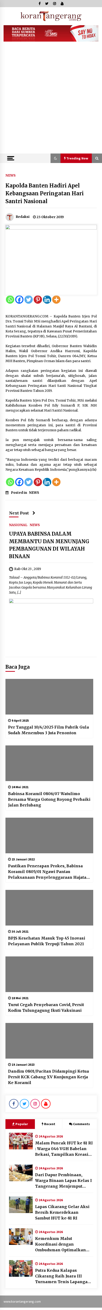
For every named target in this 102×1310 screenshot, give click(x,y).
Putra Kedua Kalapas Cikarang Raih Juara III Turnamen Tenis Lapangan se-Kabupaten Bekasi (62, 1276)
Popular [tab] (21, 1124)
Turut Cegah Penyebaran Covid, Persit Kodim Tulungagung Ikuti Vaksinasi (46, 1007)
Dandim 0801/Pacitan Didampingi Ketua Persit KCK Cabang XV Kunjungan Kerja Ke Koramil (48, 1077)
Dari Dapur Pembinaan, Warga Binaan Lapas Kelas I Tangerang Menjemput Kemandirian (63, 1180)
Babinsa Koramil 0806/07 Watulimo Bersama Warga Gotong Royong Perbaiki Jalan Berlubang (49, 799)
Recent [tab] (49, 1124)
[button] (55, 158)
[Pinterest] (38, 299)
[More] (56, 299)
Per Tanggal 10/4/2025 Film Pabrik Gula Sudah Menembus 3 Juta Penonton (48, 730)
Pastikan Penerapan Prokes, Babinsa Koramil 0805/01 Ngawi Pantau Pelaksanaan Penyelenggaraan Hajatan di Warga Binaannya (48, 872)
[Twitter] (28, 299)
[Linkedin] (47, 299)
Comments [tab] (81, 1124)
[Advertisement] (51, 100)
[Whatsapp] (10, 299)
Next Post (19, 513)
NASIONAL (18, 525)
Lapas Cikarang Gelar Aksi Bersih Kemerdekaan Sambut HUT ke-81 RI (62, 1212)
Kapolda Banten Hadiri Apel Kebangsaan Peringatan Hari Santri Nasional (44, 193)
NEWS (10, 175)
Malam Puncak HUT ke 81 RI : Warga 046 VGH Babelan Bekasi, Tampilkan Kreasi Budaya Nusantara (64, 1149)
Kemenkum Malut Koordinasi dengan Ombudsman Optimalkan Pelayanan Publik (60, 1244)
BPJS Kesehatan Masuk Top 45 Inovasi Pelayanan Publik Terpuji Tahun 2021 (46, 941)
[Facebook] (19, 299)
